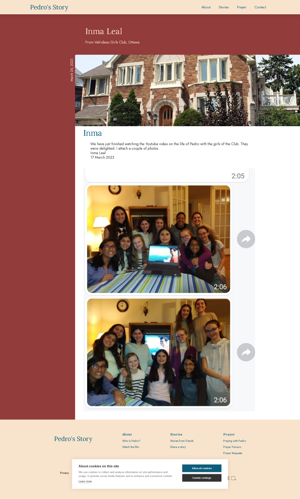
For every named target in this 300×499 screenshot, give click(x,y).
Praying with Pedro (234, 441)
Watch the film (130, 447)
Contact (260, 7)
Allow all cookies (202, 468)
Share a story (178, 447)
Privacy (64, 473)
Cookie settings (201, 478)
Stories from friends (181, 441)
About (205, 7)
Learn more (85, 481)
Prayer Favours (232, 447)
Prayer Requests (232, 453)
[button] (223, 7)
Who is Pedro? (131, 441)
